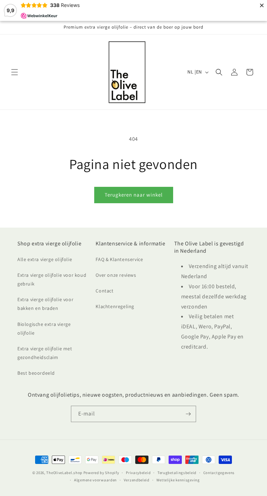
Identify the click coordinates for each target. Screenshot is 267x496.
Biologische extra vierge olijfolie (44, 328)
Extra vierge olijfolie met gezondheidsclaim (44, 352)
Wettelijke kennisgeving (178, 480)
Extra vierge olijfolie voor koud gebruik (51, 279)
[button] (14, 72)
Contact (104, 291)
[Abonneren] (188, 414)
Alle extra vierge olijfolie (44, 259)
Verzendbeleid (136, 480)
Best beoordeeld (36, 373)
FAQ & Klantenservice (119, 259)
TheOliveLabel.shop (64, 472)
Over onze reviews (116, 275)
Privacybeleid (138, 472)
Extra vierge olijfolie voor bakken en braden (45, 303)
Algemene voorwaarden (95, 480)
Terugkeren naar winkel (134, 194)
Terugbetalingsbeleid (176, 472)
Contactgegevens (219, 472)
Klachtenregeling (115, 306)
